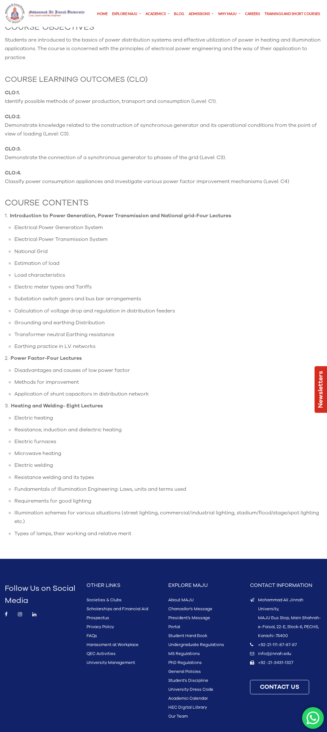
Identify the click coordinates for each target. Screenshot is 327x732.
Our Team (178, 716)
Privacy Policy (100, 627)
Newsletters (320, 389)
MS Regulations (184, 654)
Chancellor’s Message (190, 609)
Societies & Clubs (104, 600)
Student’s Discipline (188, 680)
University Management (111, 663)
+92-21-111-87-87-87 (277, 645)
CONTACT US (279, 687)
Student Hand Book (187, 636)
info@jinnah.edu (274, 654)
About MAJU (181, 600)
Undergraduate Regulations (196, 645)
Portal (174, 627)
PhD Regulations (185, 663)
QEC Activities (101, 654)
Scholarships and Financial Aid (117, 609)
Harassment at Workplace (113, 645)
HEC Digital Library (187, 707)
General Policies (184, 671)
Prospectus (98, 618)
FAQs (92, 636)
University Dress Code (190, 689)
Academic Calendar (188, 698)
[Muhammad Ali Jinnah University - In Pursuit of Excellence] (45, 13)
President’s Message (189, 618)
